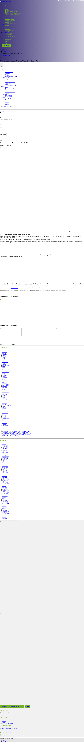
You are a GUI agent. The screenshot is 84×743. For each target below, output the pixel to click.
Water (3, 421)
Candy (3, 359)
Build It (3, 358)
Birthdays (7, 22)
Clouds (3, 363)
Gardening (4, 386)
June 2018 (4, 498)
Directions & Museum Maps (7, 732)
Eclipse (3, 374)
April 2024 (4, 463)
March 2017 (4, 507)
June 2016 (4, 508)
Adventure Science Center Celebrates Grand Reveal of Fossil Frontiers (16, 434)
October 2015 (5, 512)
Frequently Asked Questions (10, 36)
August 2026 (5, 442)
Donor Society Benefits (9, 26)
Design (3, 368)
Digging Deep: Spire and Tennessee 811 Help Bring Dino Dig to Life (15, 432)
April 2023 (4, 470)
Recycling (4, 404)
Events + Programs (6, 15)
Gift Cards (72, 0)
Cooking (4, 364)
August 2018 (5, 496)
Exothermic (4, 379)
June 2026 (4, 444)
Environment (5, 378)
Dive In (3, 369)
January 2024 (5, 467)
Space (3, 412)
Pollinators (4, 403)
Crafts (3, 367)
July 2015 (4, 516)
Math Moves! (5, 393)
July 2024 (4, 460)
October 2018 (5, 493)
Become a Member (8, 33)
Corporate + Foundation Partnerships (12, 27)
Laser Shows (7, 17)
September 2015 (5, 513)
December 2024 (5, 456)
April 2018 (4, 499)
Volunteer (7, 31)
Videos (3, 420)
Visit (3, 69)
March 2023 (4, 471)
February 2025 (5, 447)
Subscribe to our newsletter (7, 106)
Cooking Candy (5, 365)
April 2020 (4, 487)
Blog (6, 41)
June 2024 (4, 461)
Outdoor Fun (5, 399)
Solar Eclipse (5, 410)
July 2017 (4, 506)
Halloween (4, 388)
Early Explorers (5, 372)
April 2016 (4, 509)
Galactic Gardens (5, 385)
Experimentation (5, 380)
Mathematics (4, 394)
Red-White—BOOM (6, 405)
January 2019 (5, 491)
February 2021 (5, 482)
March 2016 (4, 510)
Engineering (4, 377)
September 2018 (5, 494)
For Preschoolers (5, 384)
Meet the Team (8, 39)
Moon (3, 396)
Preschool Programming (9, 19)
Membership (4, 32)
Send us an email (14, 288)
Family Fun (4, 383)
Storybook (4, 415)
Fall (3, 382)
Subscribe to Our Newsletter (80, 0)
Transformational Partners (10, 30)
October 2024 (5, 458)
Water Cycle (4, 423)
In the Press (7, 40)
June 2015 (4, 517)
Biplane (3, 355)
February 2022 (5, 478)
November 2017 (5, 504)
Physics (3, 400)
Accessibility (7, 10)
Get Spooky (4, 387)
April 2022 (4, 476)
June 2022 (4, 474)
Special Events (5, 413)
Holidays (4, 389)
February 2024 (5, 466)
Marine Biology (5, 392)
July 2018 (4, 497)
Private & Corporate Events (10, 23)
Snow (3, 409)
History (6, 37)
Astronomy (4, 354)
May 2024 (4, 462)
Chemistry (4, 360)
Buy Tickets (6, 45)
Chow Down (5, 362)
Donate (6, 87)
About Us (4, 35)
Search (2, 55)
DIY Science (4, 370)
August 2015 (5, 514)
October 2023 (5, 468)
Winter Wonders (5, 425)
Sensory (4, 408)
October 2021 (5, 480)
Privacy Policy (5, 740)
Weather (4, 424)
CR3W (3, 366)
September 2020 (5, 483)
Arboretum (4, 352)
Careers (6, 42)
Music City (4, 397)
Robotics (4, 406)
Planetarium (7, 8)
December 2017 (5, 503)
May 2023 (4, 469)
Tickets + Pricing (8, 5)
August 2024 (5, 459)
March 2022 (4, 477)
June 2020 (4, 484)
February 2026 (5, 445)
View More (4, 448)
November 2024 (5, 457)
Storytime (4, 417)
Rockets (4, 407)
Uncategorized (5, 419)
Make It (3, 390)
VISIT (3, 4)
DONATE (7, 25)
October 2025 (5, 446)
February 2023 (5, 472)
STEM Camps (8, 21)
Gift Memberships (8, 34)
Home (3, 49)
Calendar (6, 9)
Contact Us (7, 43)
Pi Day (3, 402)
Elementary (4, 375)
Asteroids (4, 353)
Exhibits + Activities (9, 6)
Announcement (5, 351)
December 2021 (5, 479)
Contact (3, 720)
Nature (3, 398)
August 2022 (5, 473)
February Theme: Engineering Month (9, 436)
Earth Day (4, 373)
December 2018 (5, 492)
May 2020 (4, 486)
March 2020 (4, 488)
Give (3, 24)
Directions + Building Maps (10, 11)
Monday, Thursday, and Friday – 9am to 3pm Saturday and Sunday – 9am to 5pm (14, 13)
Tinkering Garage (5, 418)
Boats (3, 357)
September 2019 (5, 490)
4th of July (4, 349)
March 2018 (4, 500)
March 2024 (4, 465)
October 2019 (5, 489)
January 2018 (5, 502)
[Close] (6, 133)
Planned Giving (8, 29)
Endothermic (4, 376)
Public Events (7, 16)
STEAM (4, 51)
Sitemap (4, 741)
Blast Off (4, 356)
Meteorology (4, 395)
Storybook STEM (5, 416)
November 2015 (5, 511)
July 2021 (4, 481)
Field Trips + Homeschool (10, 20)
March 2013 (4, 518)
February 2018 (5, 501)
